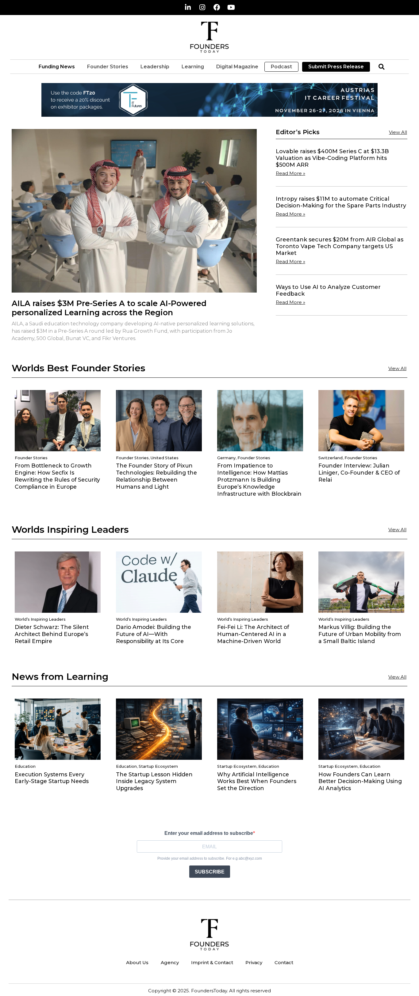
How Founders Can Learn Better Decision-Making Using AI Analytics (360, 781)
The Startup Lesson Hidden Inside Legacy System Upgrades (154, 781)
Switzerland (330, 458)
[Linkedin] (188, 7)
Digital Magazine (237, 67)
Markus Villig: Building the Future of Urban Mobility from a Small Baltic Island (359, 634)
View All (398, 132)
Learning (193, 67)
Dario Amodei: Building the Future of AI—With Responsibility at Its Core (153, 634)
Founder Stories (107, 67)
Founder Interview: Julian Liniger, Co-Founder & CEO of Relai (359, 472)
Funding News (57, 67)
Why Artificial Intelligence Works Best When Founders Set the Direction (256, 781)
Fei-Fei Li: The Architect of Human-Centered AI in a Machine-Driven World (253, 634)
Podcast (281, 67)
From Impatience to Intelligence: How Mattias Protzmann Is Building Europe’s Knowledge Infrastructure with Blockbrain (259, 479)
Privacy (253, 962)
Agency (170, 962)
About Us (137, 962)
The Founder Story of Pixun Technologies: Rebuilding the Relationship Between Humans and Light (156, 476)
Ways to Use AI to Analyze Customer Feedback (328, 290)
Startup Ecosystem (158, 766)
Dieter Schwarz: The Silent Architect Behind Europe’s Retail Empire (52, 634)
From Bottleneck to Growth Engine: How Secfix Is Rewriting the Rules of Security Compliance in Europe (57, 476)
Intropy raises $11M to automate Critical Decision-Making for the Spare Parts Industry (341, 202)
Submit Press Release (336, 67)
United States (165, 458)
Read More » (290, 173)
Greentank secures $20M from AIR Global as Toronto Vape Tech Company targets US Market (339, 246)
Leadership (154, 67)
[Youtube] (231, 7)
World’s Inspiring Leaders (40, 619)
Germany (226, 458)
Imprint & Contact (212, 962)
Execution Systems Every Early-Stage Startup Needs (52, 778)
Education (25, 766)
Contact (284, 962)
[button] (381, 66)
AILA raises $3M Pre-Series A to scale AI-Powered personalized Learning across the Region (109, 308)
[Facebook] (217, 7)
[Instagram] (202, 7)
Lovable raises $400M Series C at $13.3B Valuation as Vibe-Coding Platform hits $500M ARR (332, 158)
